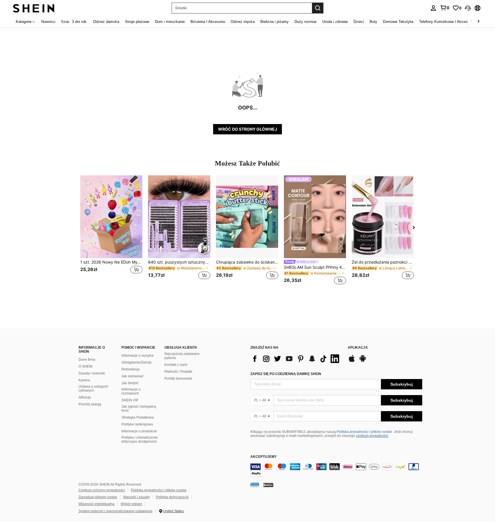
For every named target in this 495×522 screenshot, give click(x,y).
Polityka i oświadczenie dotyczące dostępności (139, 439)
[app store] (352, 361)
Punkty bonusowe (178, 378)
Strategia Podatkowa (137, 417)
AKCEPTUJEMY (263, 457)
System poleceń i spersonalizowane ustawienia (115, 511)
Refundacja (130, 369)
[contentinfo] (336, 470)
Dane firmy (86, 360)
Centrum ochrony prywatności (101, 490)
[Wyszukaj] (317, 8)
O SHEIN (85, 366)
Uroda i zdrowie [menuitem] (335, 21)
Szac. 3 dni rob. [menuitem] (74, 21)
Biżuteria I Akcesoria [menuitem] (207, 21)
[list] (296, 358)
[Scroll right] (478, 21)
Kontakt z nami (175, 365)
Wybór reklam (131, 504)
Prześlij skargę (89, 404)
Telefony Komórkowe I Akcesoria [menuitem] (446, 21)
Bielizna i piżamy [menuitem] (274, 21)
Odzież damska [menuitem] (106, 21)
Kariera (84, 380)
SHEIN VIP (129, 400)
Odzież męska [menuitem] (243, 21)
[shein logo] (33, 8)
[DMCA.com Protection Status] (268, 485)
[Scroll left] (472, 21)
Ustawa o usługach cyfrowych (93, 388)
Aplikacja (358, 348)
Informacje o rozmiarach (131, 391)
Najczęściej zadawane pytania (182, 356)
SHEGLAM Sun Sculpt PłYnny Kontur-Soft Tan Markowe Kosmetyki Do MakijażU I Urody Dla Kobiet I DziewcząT (315, 267)
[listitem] (111, 230)
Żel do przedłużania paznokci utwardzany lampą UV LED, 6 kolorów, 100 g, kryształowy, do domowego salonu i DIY (383, 262)
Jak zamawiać (132, 376)
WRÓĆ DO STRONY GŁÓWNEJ (247, 129)
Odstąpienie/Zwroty (136, 362)
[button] (467, 8)
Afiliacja (84, 397)
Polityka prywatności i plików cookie (364, 432)
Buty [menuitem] (373, 21)
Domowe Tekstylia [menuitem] (398, 21)
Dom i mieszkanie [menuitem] (170, 21)
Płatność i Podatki (178, 372)
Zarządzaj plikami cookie (97, 497)
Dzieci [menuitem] (358, 21)
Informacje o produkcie (139, 431)
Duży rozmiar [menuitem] (305, 21)
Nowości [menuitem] (48, 21)
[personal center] (433, 8)
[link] (444, 7)
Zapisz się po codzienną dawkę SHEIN (285, 374)
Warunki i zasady (136, 497)
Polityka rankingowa (137, 424)
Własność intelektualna (96, 504)
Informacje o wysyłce (137, 356)
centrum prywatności (372, 436)
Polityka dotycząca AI (172, 497)
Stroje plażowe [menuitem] (137, 21)
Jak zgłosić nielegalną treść (138, 409)
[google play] (363, 361)
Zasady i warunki (91, 373)
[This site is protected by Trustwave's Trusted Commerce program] (254, 485)
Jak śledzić (130, 383)
